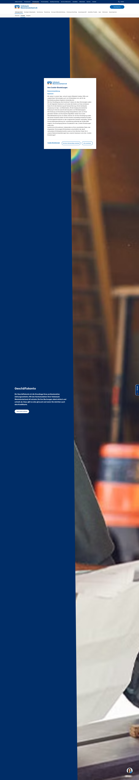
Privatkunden (27, 1)
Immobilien (75, 1)
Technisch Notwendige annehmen (71, 143)
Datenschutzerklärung (53, 91)
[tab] (19, 12)
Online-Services (18, 1)
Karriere (88, 1)
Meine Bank (82, 1)
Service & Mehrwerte (66, 1)
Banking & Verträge (54, 1)
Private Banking (44, 1)
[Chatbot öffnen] (130, 771)
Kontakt (94, 1)
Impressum (50, 93)
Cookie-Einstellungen (54, 143)
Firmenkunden (35, 1)
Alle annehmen (87, 143)
